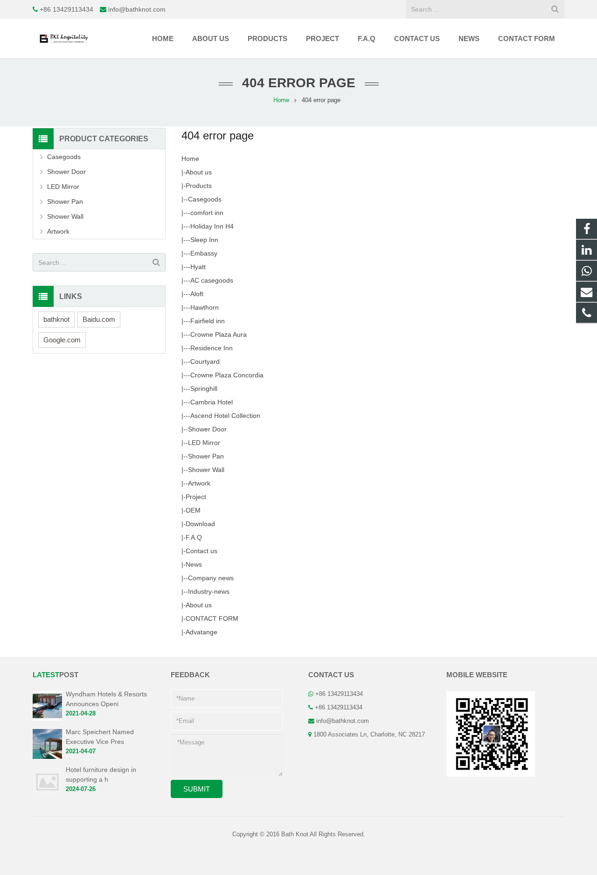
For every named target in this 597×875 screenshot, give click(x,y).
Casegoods (205, 199)
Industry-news (208, 591)
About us (199, 172)
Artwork (199, 483)
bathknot (56, 319)
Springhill (203, 388)
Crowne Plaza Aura (218, 334)
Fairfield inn (207, 321)
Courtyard (205, 361)
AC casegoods (211, 280)
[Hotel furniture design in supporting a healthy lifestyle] (47, 795)
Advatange (201, 632)
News (194, 564)
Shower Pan (206, 456)
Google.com (62, 340)
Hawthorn (204, 307)
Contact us (201, 551)
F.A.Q (194, 537)
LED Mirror (204, 442)
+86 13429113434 (66, 9)
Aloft (196, 294)
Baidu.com (99, 319)
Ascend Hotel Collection (225, 415)
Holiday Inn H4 (212, 226)
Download (200, 524)
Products (199, 185)
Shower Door (207, 429)
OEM (193, 510)
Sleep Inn (204, 239)
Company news (211, 578)
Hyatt (198, 267)
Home (190, 158)
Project (196, 496)
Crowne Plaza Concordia (227, 375)
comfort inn (206, 212)
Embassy (203, 253)
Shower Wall (206, 469)
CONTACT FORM (212, 618)
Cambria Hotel (211, 402)
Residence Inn (211, 348)
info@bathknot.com (137, 9)
